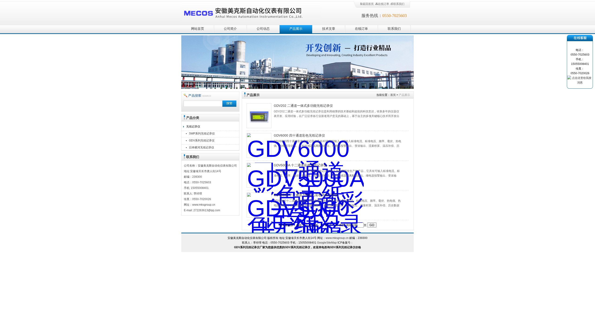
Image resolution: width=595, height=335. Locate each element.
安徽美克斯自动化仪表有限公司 (251, 12)
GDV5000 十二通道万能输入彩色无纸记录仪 (306, 195)
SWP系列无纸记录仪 (202, 133)
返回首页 (368, 4)
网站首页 (197, 28)
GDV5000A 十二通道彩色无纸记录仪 (300, 165)
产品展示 (295, 28)
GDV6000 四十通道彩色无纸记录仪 (299, 135)
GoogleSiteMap (327, 242)
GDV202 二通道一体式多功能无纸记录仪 (303, 105)
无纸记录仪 (193, 126)
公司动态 (263, 28)
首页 (393, 95)
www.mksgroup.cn (337, 238)
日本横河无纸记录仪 (201, 147)
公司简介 (230, 28)
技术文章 (328, 28)
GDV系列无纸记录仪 (202, 140)
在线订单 (383, 4)
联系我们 (398, 4)
